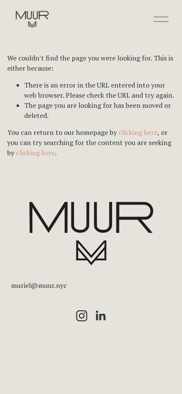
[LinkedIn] (100, 316)
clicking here (138, 132)
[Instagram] (82, 316)
